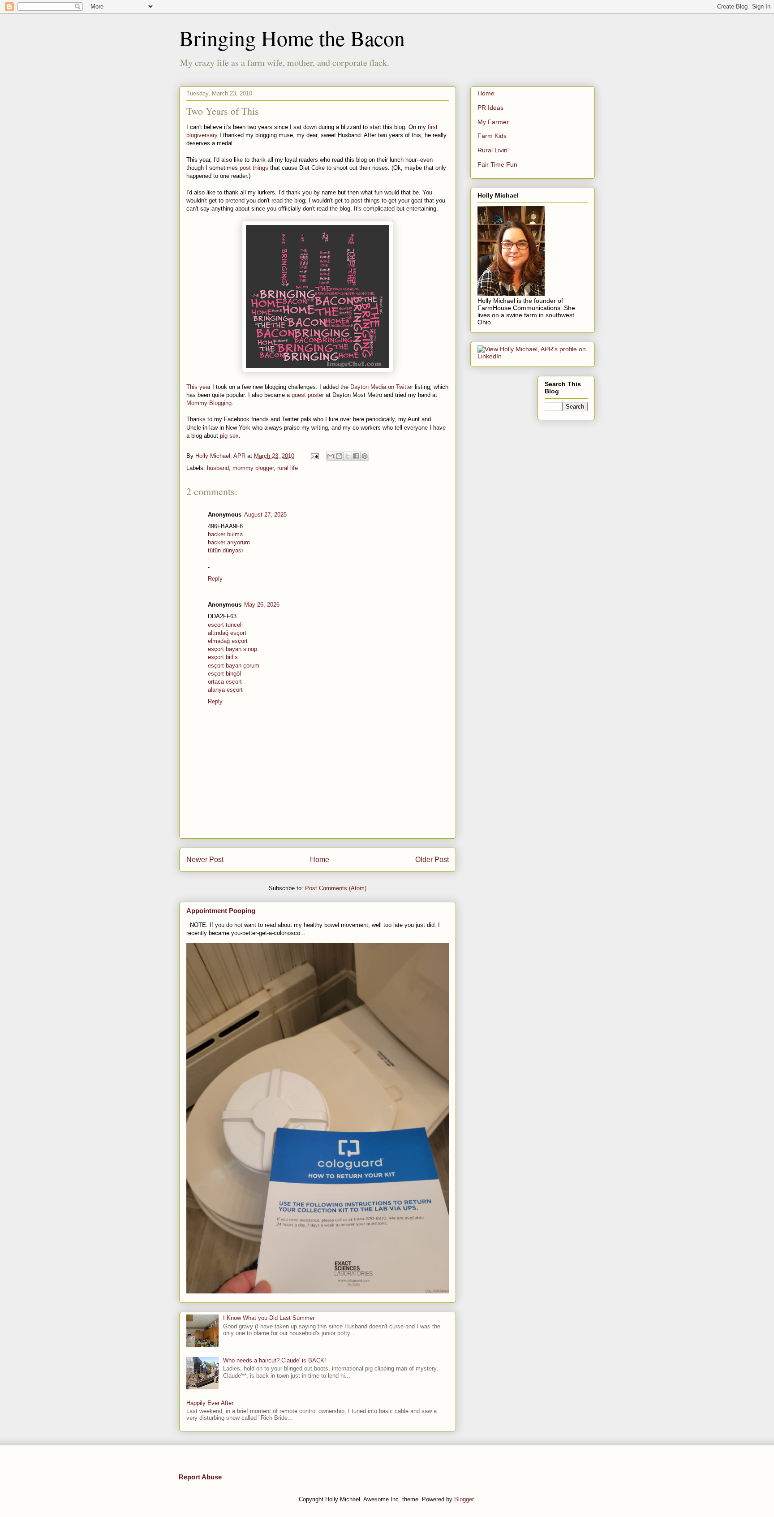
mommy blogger (253, 468)
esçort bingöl (224, 673)
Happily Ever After (209, 1403)
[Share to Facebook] (356, 456)
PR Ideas (490, 107)
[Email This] (330, 456)
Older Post (432, 859)
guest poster (308, 395)
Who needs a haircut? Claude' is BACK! (274, 1360)
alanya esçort (225, 689)
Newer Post (205, 859)
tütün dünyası (225, 550)
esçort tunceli (225, 624)
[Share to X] (347, 456)
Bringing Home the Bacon (292, 37)
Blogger (463, 1499)
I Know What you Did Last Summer (268, 1317)
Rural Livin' (493, 150)
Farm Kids (492, 135)
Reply (215, 578)
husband (218, 468)
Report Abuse (200, 1477)
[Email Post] (314, 456)
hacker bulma (225, 534)
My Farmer (493, 121)
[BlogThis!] (339, 456)
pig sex (229, 435)
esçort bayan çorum (233, 665)
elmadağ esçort (228, 641)
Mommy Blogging (209, 403)
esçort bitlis (223, 657)
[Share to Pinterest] (364, 456)
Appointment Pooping (220, 910)
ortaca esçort (225, 681)
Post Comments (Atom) (335, 888)
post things (254, 167)
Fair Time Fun (497, 164)
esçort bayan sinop (232, 649)
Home (319, 859)
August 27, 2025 (265, 514)
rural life (287, 468)
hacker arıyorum (229, 542)
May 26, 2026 (262, 604)
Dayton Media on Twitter (381, 387)
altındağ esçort (227, 632)
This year (198, 387)
